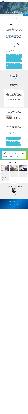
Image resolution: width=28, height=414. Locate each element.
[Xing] (15, 204)
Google (12, 35)
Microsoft (14, 35)
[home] (4, 1)
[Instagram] (13, 204)
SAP (16, 35)
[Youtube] (17, 204)
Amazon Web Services (8, 35)
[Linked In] (11, 204)
